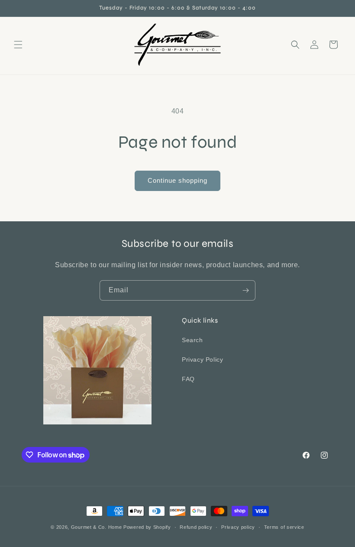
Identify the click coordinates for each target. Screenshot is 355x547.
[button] (18, 44)
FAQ (188, 378)
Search (192, 340)
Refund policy (196, 527)
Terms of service (284, 527)
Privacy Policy (202, 359)
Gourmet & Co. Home (96, 527)
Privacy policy (238, 527)
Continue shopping (177, 180)
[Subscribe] (245, 290)
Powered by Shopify (147, 527)
